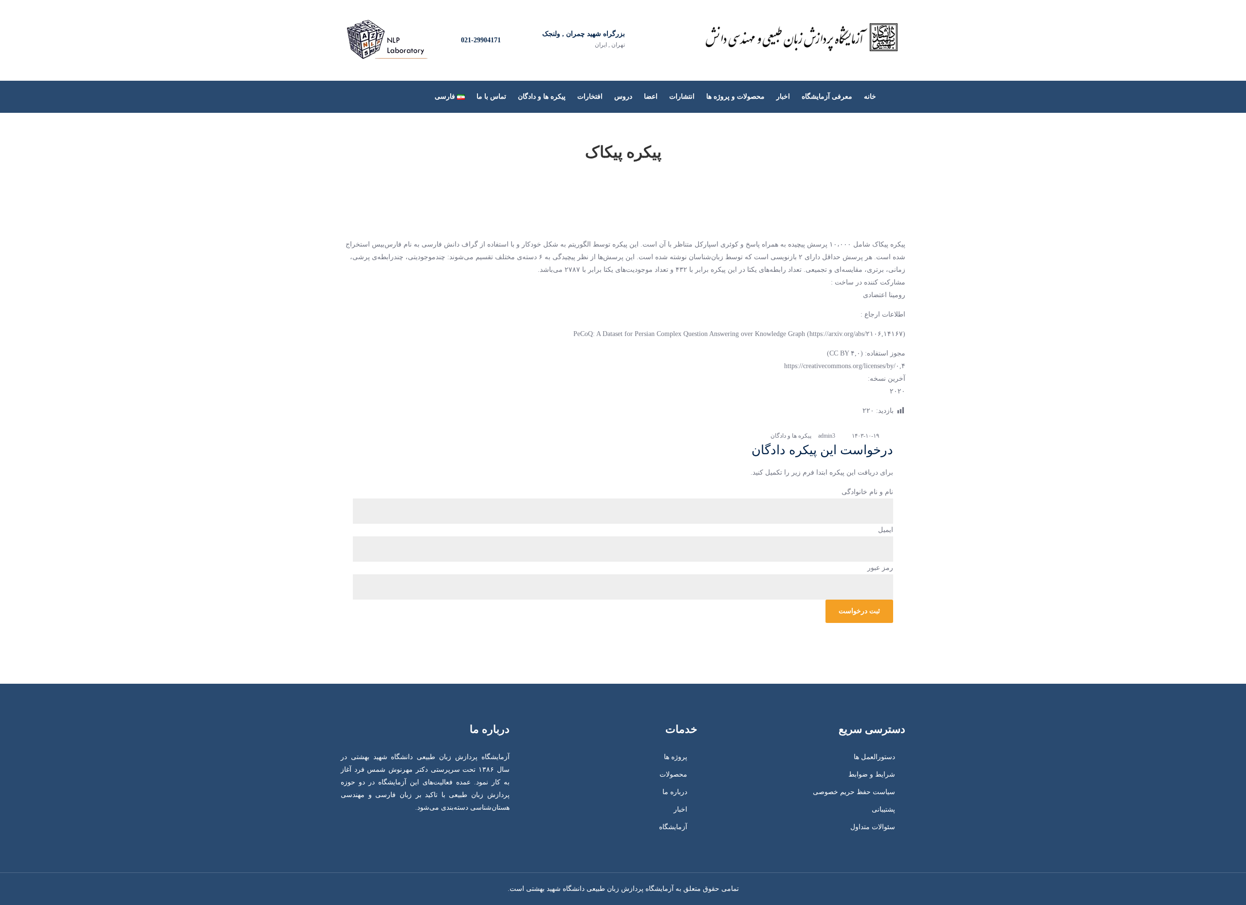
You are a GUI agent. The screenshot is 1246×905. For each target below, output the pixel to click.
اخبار (783, 96)
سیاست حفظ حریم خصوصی (854, 792)
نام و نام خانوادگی (867, 492)
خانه (870, 96)
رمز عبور (880, 567)
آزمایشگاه (673, 827)
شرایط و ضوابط (871, 774)
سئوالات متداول (872, 827)
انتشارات (682, 96)
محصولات (673, 774)
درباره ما (674, 792)
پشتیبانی (883, 809)
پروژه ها (675, 757)
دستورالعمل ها (874, 757)
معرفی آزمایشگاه (827, 96)
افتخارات (590, 96)
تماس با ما (491, 96)
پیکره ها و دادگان (542, 96)
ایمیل (885, 529)
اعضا (651, 96)
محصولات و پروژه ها (735, 96)
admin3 (826, 435)
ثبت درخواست (859, 611)
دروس (623, 96)
